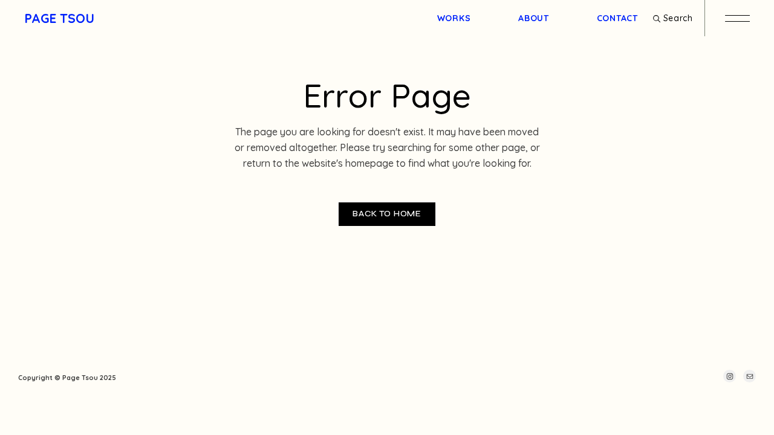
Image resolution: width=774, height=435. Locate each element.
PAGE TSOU (59, 18)
